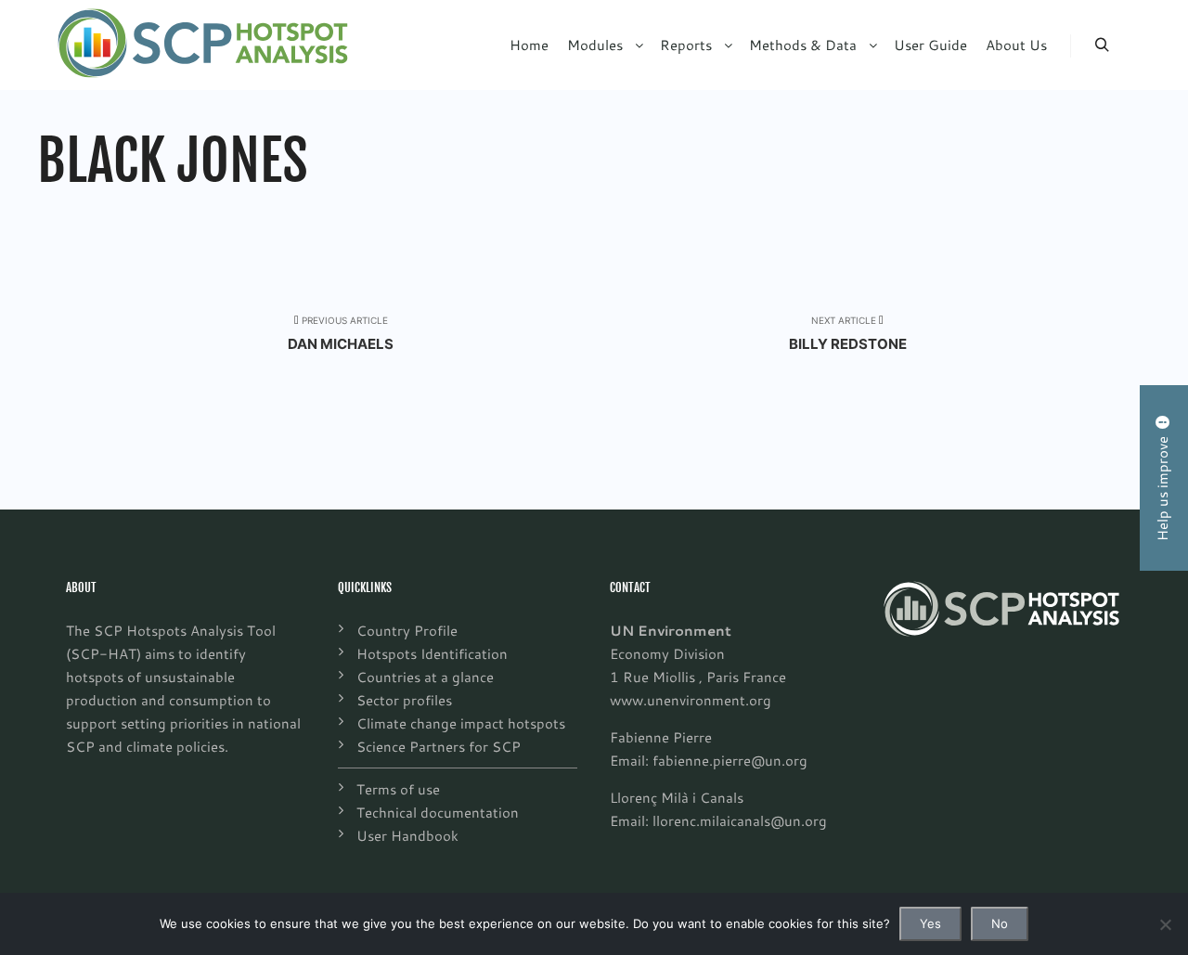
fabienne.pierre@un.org (729, 760)
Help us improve (1162, 485)
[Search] (1101, 45)
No (999, 923)
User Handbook (407, 835)
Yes (930, 923)
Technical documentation (437, 812)
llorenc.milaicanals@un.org (739, 820)
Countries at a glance (425, 676)
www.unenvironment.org (690, 699)
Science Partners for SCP (438, 746)
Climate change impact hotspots (460, 723)
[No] (1165, 924)
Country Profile (407, 630)
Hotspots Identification (432, 653)
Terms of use (398, 789)
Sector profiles (404, 699)
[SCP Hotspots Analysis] (203, 45)
